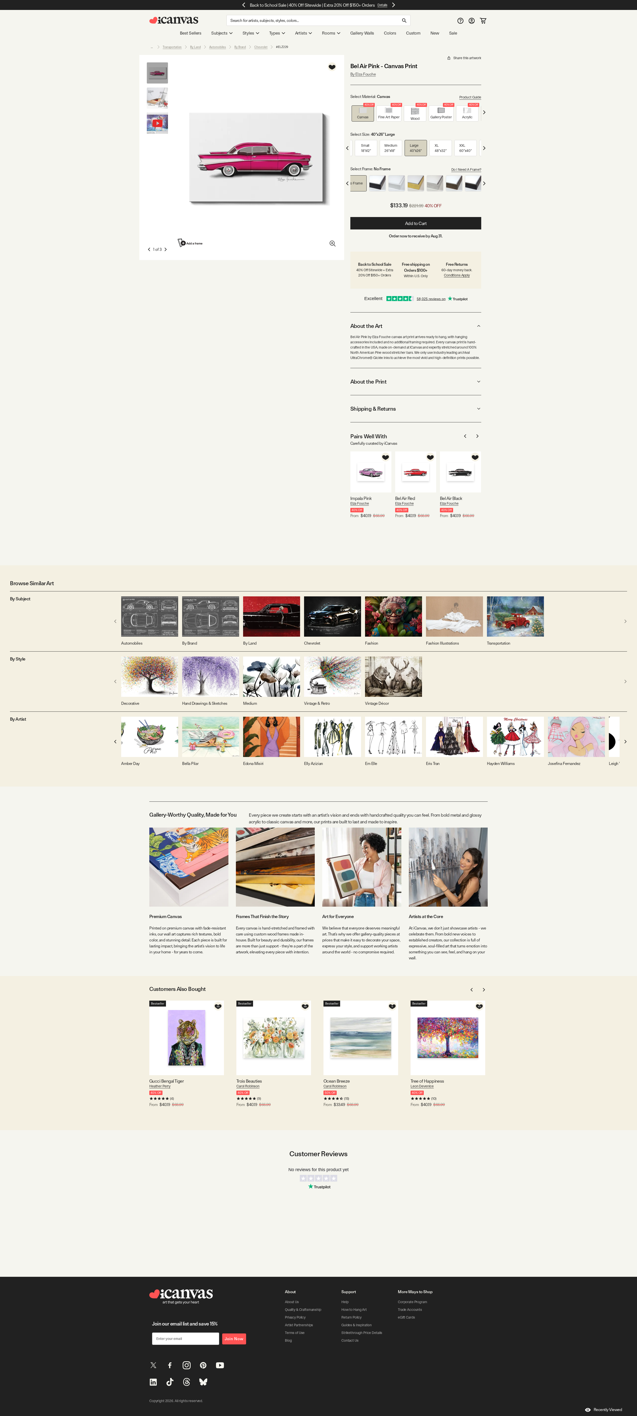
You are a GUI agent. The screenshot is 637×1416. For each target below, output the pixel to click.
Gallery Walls (362, 33)
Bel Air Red (405, 498)
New (434, 33)
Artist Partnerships (299, 1325)
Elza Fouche (359, 503)
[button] (363, 113)
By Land (195, 47)
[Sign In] (471, 20)
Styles (248, 33)
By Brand (240, 47)
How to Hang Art (354, 1310)
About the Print (368, 381)
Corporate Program (412, 1302)
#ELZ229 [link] (282, 47)
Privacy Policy (295, 1317)
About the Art (366, 326)
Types (274, 33)
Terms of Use (295, 1333)
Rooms (328, 33)
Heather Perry (159, 1086)
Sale (453, 33)
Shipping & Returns (373, 408)
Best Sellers (190, 33)
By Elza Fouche (363, 74)
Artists (301, 33)
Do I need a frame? (466, 170)
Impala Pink (361, 498)
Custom (413, 33)
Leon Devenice (422, 1086)
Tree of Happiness (427, 1081)
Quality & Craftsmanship (303, 1310)
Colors (390, 33)
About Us (292, 1302)
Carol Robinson (248, 1086)
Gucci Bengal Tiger (166, 1081)
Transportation (172, 47)
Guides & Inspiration (356, 1325)
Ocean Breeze (336, 1081)
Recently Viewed (608, 1409)
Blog (288, 1340)
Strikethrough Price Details (361, 1333)
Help (344, 1302)
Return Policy (351, 1317)
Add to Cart (416, 223)
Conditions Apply (457, 275)
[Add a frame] (190, 243)
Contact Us (350, 1340)
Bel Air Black (451, 498)
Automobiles (217, 47)
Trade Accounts (410, 1310)
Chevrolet (260, 47)
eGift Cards (406, 1317)
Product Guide (470, 97)
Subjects (219, 33)
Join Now (234, 1338)
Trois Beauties (249, 1081)
